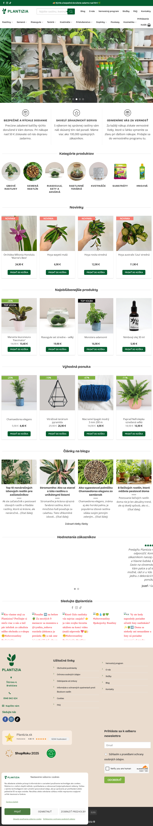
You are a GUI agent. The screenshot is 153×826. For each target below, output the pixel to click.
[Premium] (128, 75)
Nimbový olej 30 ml (134, 337)
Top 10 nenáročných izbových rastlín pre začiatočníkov (19, 491)
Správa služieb (12, 801)
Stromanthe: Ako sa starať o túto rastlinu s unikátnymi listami (57, 491)
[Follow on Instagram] (7, 3)
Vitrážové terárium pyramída (57, 421)
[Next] (146, 65)
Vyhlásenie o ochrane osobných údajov (59, 819)
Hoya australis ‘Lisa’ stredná (134, 254)
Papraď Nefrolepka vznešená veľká (133, 421)
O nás (92, 11)
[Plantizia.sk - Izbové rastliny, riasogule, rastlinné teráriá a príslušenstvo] (17, 11)
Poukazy (115, 22)
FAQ (135, 11)
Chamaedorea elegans (19, 419)
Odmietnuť (45, 811)
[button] (146, 25)
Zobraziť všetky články (76, 523)
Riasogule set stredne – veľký (57, 337)
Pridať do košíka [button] (19, 272)
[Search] (71, 11)
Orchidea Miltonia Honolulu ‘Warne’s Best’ (19, 256)
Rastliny (6, 22)
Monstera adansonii (95, 337)
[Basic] (105, 75)
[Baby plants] (90, 93)
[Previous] (7, 65)
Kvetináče (65, 22)
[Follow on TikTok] (10, 3)
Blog (83, 11)
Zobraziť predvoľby (73, 811)
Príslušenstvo (83, 22)
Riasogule (36, 22)
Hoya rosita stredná (95, 254)
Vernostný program (108, 11)
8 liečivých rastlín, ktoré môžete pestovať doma (134, 489)
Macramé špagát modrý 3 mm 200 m (95, 421)
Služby (126, 11)
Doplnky (100, 22)
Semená (21, 22)
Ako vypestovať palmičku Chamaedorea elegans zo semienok (96, 491)
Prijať (17, 811)
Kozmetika (128, 22)
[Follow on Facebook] (4, 3)
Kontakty (146, 11)
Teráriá (50, 22)
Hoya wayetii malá (57, 254)
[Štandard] (90, 67)
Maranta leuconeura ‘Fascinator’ (19, 339)
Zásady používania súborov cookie (27, 819)
